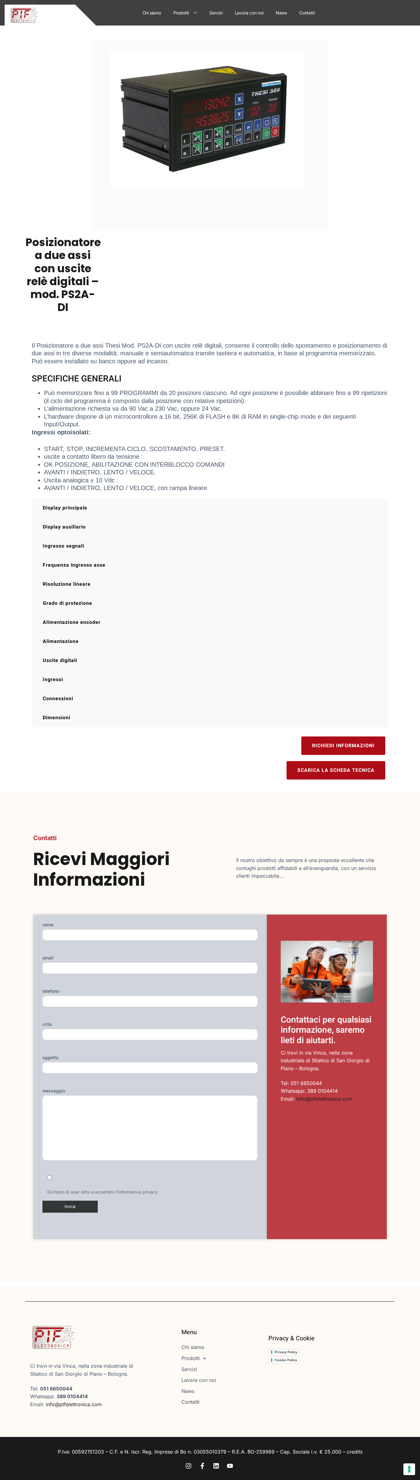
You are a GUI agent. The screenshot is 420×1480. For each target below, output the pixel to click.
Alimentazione (61, 641)
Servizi (216, 12)
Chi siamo (151, 12)
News (281, 12)
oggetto (50, 1057)
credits (355, 1452)
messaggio (53, 1090)
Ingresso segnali (63, 546)
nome (47, 924)
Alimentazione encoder (72, 622)
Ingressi (53, 679)
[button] (220, 1358)
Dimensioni (56, 717)
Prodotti (181, 12)
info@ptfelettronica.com (324, 1099)
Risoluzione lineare (67, 584)
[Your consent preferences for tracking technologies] (409, 1469)
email (47, 957)
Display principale (65, 508)
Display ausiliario (64, 527)
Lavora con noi (249, 12)
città (47, 1024)
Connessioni (58, 698)
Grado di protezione (67, 603)
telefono (50, 991)
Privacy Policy (286, 1352)
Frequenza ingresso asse (74, 565)
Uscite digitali (60, 660)
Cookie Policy (286, 1360)
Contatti (307, 12)
